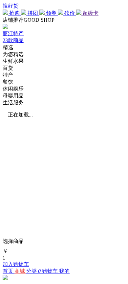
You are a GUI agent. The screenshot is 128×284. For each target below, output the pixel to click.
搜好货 (10, 6)
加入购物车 (16, 264)
